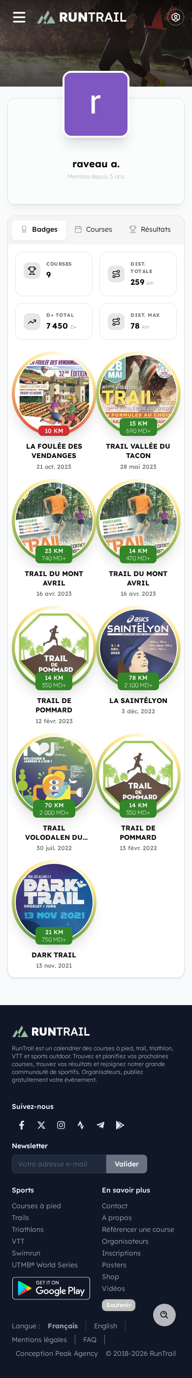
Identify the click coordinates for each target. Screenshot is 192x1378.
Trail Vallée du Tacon (138, 451)
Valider (127, 1164)
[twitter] (41, 1125)
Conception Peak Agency (57, 1353)
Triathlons (28, 1229)
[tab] (39, 230)
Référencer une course (138, 1229)
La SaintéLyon (138, 700)
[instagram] (61, 1125)
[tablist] (96, 230)
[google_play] (120, 1125)
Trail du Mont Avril (54, 578)
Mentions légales (39, 1339)
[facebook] (22, 1125)
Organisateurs (125, 1241)
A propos (117, 1217)
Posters (114, 1264)
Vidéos (113, 1288)
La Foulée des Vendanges (54, 451)
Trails (20, 1217)
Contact (115, 1205)
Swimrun (26, 1253)
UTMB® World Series (45, 1264)
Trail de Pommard (53, 705)
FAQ (89, 1339)
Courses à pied (36, 1205)
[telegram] (100, 1125)
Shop (110, 1276)
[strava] (81, 1125)
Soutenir (118, 1305)
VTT (18, 1241)
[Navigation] (19, 17)
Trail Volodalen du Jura (54, 833)
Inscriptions (121, 1253)
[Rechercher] (164, 1315)
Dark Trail (54, 954)
